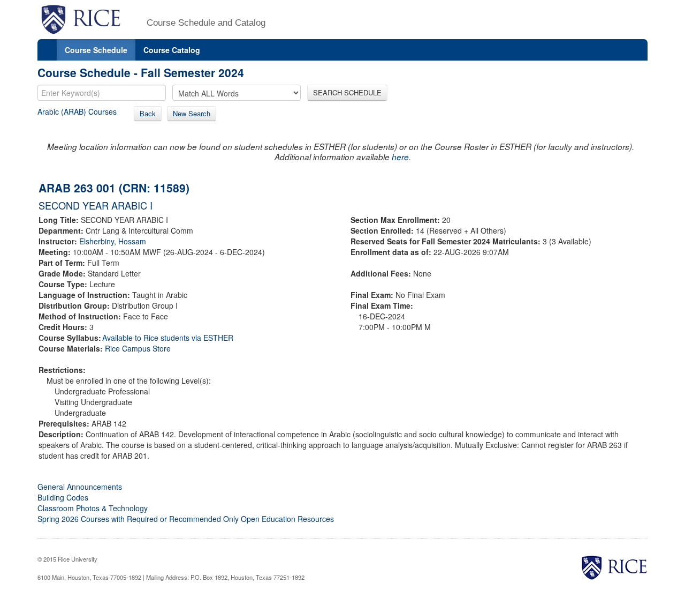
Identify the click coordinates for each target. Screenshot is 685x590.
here (400, 156)
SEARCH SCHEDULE (347, 92)
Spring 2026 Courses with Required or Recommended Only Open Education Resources (185, 518)
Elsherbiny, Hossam (112, 241)
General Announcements (79, 486)
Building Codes (62, 497)
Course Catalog (171, 49)
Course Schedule (96, 49)
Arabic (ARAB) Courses (77, 111)
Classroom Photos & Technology (92, 508)
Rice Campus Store (138, 348)
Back (148, 113)
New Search (191, 113)
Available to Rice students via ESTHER (167, 337)
